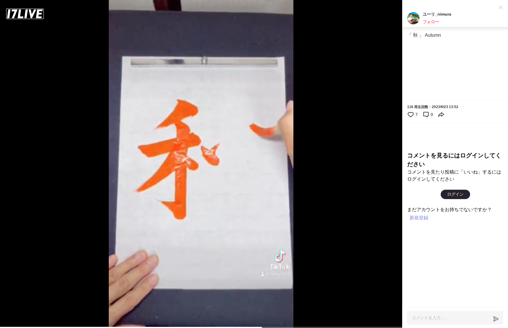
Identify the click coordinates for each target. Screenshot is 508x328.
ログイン (455, 194)
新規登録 (419, 217)
